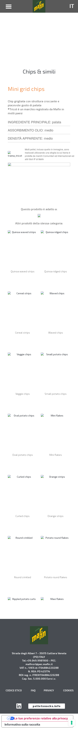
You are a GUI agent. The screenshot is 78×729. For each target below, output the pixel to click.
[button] (9, 6)
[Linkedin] (19, 706)
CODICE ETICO (14, 690)
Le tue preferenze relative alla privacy (41, 718)
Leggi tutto (22, 281)
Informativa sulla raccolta (22, 724)
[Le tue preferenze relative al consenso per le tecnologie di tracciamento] (71, 722)
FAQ (33, 690)
